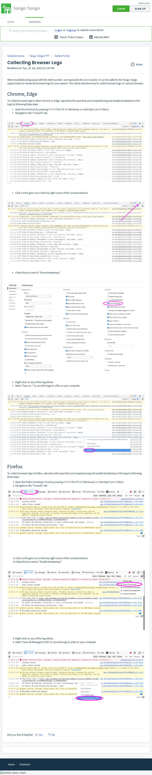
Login (58, 30)
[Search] (9, 31)
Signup (71, 30)
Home (11, 21)
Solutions (35, 21)
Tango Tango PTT (39, 56)
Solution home (16, 56)
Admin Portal (61, 56)
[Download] (69, 396)
